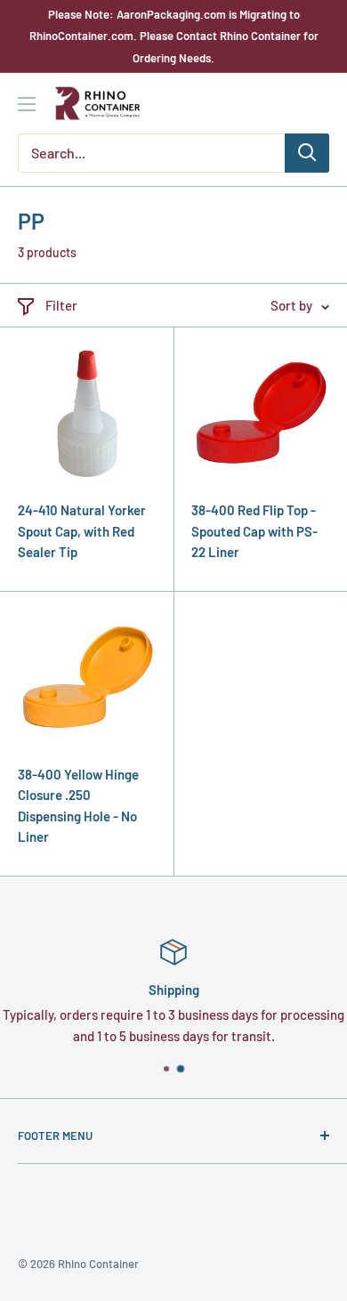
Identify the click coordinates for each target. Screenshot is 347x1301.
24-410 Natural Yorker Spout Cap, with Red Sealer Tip (82, 531)
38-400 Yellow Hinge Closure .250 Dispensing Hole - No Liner (78, 805)
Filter (61, 305)
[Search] (307, 153)
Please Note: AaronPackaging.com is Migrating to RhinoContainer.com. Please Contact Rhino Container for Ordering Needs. (174, 36)
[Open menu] (27, 104)
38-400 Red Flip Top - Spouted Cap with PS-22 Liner (254, 531)
